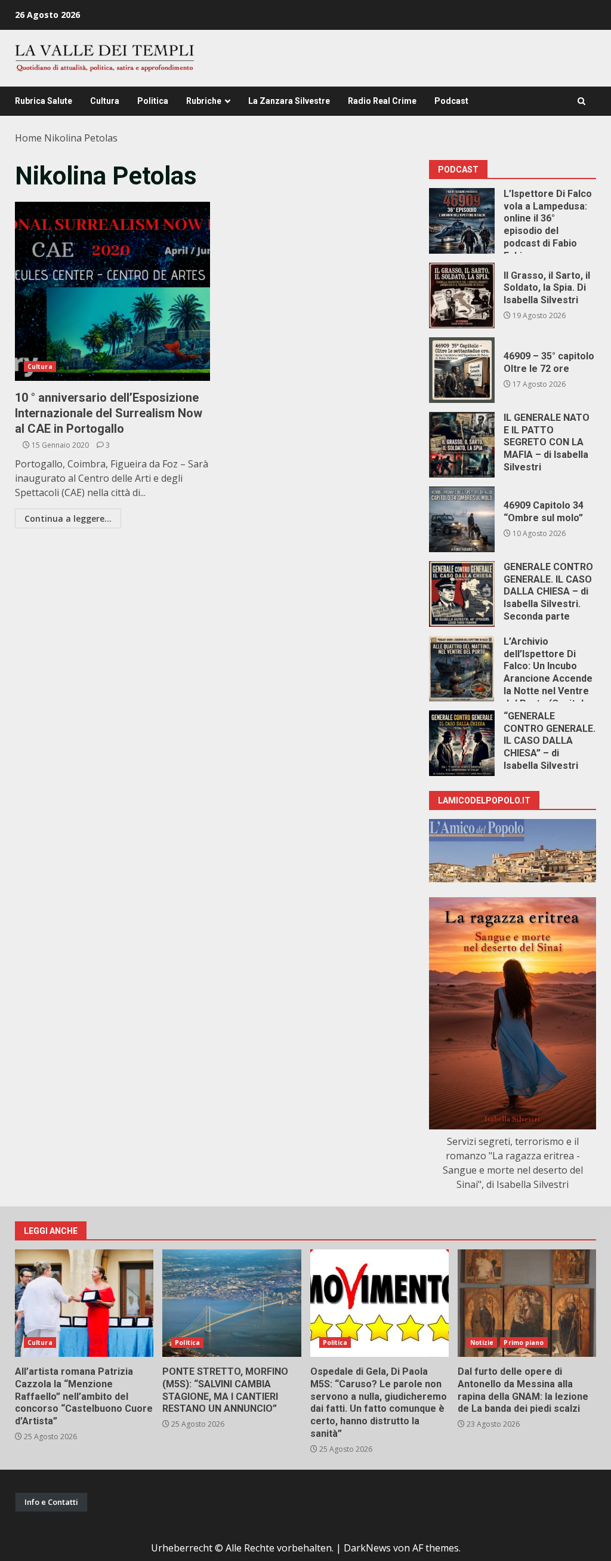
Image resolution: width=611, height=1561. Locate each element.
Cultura (104, 101)
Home (28, 137)
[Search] (581, 101)
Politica (152, 101)
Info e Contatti (51, 1502)
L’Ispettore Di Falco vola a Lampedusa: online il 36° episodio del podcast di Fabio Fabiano (462, 221)
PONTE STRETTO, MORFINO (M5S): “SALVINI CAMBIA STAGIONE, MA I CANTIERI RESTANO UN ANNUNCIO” (231, 1303)
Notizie (482, 1342)
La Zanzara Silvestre (289, 101)
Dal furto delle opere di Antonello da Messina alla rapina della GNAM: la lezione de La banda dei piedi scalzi (527, 1303)
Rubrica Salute (43, 101)
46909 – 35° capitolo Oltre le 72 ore (462, 370)
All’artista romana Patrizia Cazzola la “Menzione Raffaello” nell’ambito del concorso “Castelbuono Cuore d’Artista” (84, 1303)
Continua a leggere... (68, 518)
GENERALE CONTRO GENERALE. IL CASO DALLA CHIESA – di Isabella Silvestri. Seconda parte (462, 594)
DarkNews (367, 1547)
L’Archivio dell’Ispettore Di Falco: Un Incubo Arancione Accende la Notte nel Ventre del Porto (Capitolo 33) (462, 668)
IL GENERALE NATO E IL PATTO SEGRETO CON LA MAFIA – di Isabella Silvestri (462, 445)
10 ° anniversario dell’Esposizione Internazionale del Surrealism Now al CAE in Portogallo (112, 291)
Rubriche (203, 101)
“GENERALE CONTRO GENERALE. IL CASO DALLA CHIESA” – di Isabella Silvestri (462, 743)
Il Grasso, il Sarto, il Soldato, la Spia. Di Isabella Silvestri (462, 295)
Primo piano (524, 1342)
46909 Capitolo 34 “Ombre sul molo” (462, 519)
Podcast (451, 101)
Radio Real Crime (382, 101)
